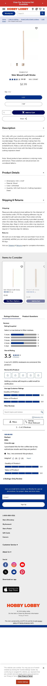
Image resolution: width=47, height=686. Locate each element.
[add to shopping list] (36, 28)
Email (5, 497)
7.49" (30, 104)
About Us (6, 552)
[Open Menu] (3, 9)
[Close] (43, 668)
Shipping (12, 245)
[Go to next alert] (42, 3)
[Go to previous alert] (5, 3)
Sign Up (23, 504)
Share (22, 119)
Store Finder (7, 528)
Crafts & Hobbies (13, 19)
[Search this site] (42, 13)
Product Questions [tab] (30, 316)
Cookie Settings (23, 682)
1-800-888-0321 (9, 515)
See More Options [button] (13, 301)
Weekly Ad (9, 13)
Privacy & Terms (23, 615)
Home (4, 19)
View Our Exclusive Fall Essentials (23, 3)
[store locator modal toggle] (33, 9)
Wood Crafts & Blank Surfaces (30, 19)
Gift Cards (6, 533)
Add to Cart (30, 112)
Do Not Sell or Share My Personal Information (24, 613)
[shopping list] (40, 9)
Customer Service (9, 545)
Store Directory (8, 520)
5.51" (30, 97)
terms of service (25, 623)
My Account (7, 524)
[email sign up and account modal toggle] (36, 9)
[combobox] (28, 13)
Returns (19, 245)
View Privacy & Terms (25, 676)
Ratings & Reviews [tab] (11, 316)
